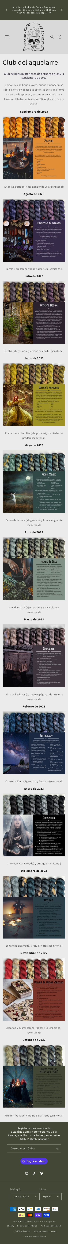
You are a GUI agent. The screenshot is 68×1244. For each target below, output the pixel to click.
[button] (7, 37)
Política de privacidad (51, 1226)
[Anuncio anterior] (6, 10)
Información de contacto (45, 1231)
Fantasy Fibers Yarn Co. (30, 1221)
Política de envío (22, 1231)
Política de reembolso (27, 1226)
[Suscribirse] (57, 1149)
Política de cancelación (35, 1236)
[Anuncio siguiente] (61, 10)
